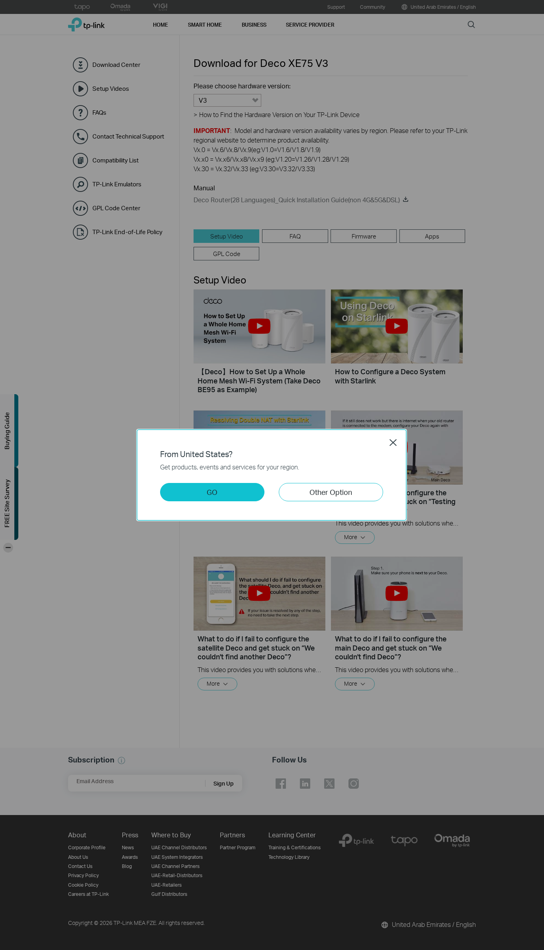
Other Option (330, 492)
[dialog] (272, 475)
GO (212, 492)
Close (393, 442)
